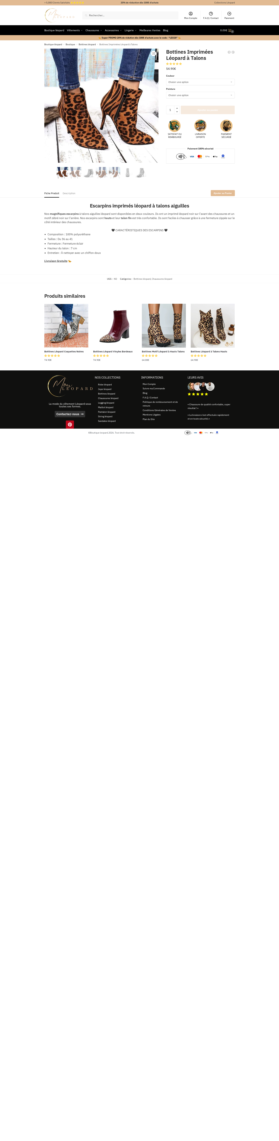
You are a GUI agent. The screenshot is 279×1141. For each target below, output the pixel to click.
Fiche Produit (51, 193)
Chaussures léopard (162, 278)
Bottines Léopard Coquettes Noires (64, 351)
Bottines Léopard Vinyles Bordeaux (113, 351)
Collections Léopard (224, 2)
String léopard (105, 416)
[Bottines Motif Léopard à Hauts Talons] (164, 326)
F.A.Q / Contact (211, 18)
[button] (153, 53)
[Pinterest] (70, 424)
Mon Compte (190, 18)
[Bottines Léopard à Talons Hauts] (213, 326)
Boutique (70, 44)
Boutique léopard (53, 44)
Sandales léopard (107, 421)
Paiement (229, 18)
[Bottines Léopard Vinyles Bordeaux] (115, 326)
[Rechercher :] (130, 15)
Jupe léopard (104, 389)
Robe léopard (105, 384)
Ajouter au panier (207, 110)
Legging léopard (106, 402)
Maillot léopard (105, 407)
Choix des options (66, 366)
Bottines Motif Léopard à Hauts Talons (163, 351)
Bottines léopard (87, 44)
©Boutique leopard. (98, 432)
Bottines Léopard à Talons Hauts (209, 351)
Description (69, 193)
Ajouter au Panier (223, 193)
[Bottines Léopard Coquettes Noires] (66, 326)
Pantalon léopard (106, 411)
